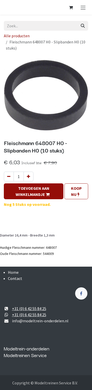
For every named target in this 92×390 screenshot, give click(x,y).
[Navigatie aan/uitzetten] (83, 7)
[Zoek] (82, 26)
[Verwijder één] (9, 176)
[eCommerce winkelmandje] (71, 7)
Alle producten (17, 35)
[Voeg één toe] (28, 176)
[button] (33, 191)
